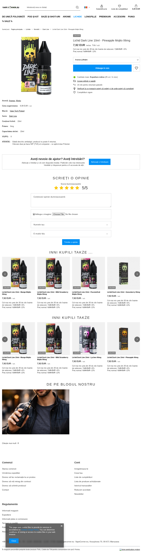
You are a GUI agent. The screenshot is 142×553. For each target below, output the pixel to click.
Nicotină (36, 29)
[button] (5, 274)
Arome (67, 16)
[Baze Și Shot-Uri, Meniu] (61, 16)
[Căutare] (77, 7)
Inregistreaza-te (81, 469)
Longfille (90, 16)
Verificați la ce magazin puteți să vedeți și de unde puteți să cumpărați (105, 89)
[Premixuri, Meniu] (112, 16)
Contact (5, 490)
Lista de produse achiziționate (87, 481)
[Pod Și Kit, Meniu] (40, 16)
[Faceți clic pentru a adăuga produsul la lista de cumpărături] (136, 68)
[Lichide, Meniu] (83, 16)
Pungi (131, 16)
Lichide (77, 16)
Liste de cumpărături (83, 477)
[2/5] (61, 188)
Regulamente (10, 504)
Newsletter (79, 494)
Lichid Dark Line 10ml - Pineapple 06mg (122, 357)
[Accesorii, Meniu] (126, 16)
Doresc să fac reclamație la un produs (18, 477)
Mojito (18, 101)
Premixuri (105, 16)
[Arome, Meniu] (72, 16)
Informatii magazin (10, 510)
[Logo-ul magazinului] (10, 7)
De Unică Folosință (13, 16)
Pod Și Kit (33, 16)
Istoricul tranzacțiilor (83, 485)
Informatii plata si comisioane (15, 519)
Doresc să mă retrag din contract (16, 481)
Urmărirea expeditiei (11, 473)
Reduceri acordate (82, 490)
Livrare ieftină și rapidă (86, 81)
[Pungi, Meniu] (136, 16)
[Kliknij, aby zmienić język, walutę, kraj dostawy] (87, 7)
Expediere (6, 515)
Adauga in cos (102, 68)
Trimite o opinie (71, 242)
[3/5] (67, 188)
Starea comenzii (9, 469)
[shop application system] (130, 550)
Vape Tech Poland (17, 111)
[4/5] (72, 188)
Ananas (12, 101)
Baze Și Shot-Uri (50, 16)
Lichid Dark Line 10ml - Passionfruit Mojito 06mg (86, 293)
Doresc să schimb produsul (14, 485)
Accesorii (119, 16)
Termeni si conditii (10, 523)
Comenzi (7, 462)
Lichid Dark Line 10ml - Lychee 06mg (86, 357)
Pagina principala (16, 29)
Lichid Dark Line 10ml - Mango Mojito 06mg (16, 293)
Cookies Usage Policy (30, 530)
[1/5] (56, 188)
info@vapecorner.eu (65, 541)
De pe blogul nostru (71, 384)
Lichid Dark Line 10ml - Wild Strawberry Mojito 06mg (52, 293)
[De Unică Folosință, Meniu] (26, 16)
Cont (77, 462)
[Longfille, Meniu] (97, 16)
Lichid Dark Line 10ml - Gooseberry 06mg (123, 292)
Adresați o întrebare (99, 162)
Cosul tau (78, 473)
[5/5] (77, 188)
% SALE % (7, 21)
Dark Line (46, 29)
